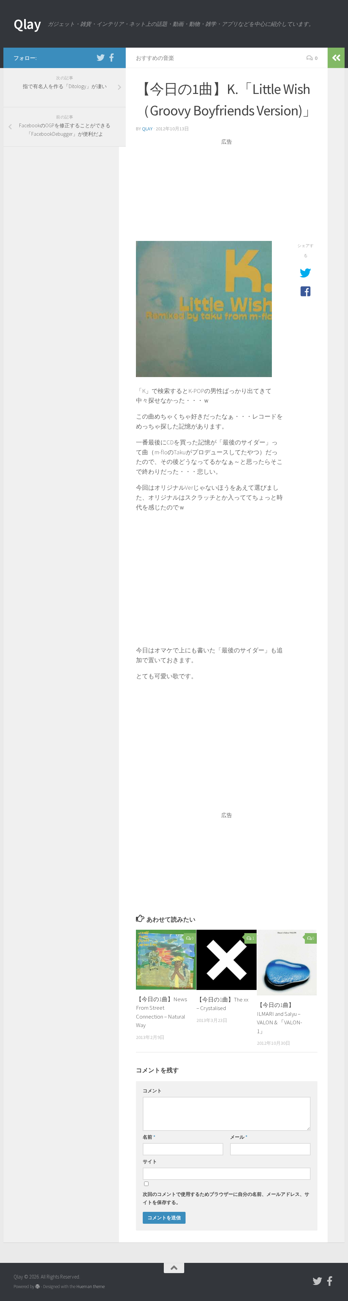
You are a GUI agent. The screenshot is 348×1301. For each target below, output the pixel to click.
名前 (149, 1137)
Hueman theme (90, 1286)
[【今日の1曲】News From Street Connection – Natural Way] (166, 959)
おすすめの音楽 (155, 57)
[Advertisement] (226, 193)
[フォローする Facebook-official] (111, 57)
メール (238, 1137)
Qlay (27, 24)
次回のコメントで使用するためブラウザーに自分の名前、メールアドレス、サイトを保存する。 (226, 1198)
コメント (152, 1091)
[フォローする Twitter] (101, 57)
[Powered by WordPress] (37, 1286)
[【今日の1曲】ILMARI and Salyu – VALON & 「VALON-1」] (287, 962)
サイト (150, 1161)
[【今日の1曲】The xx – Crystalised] (226, 960)
